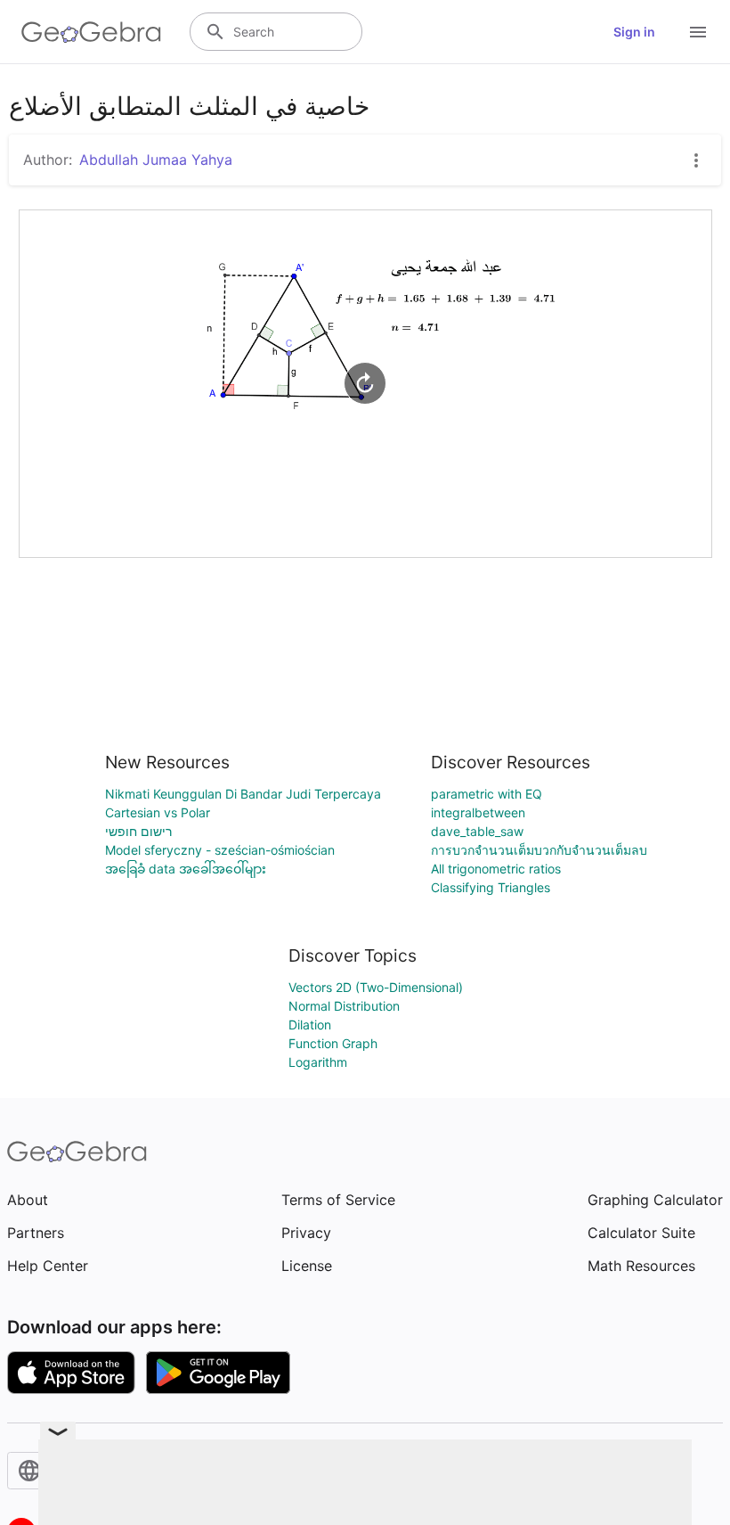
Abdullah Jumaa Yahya (155, 159)
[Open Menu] (698, 32)
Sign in (634, 31)
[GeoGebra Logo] (91, 32)
